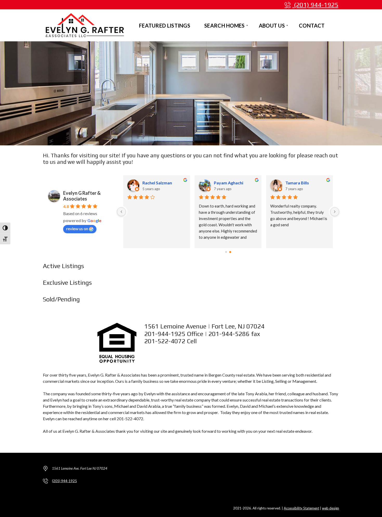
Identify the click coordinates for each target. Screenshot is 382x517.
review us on (77, 228)
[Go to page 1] (230, 252)
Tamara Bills (297, 182)
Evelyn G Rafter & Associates (82, 196)
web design (330, 508)
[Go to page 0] (226, 252)
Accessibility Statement (301, 508)
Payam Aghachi (228, 182)
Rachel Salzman (157, 182)
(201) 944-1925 (315, 4)
